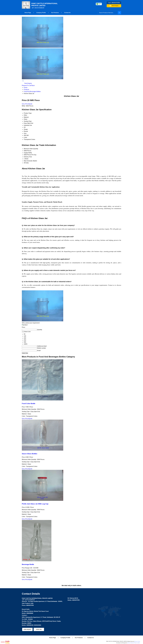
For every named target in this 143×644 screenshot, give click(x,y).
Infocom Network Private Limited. (133, 642)
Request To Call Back (28, 85)
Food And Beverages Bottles (32, 91)
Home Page (28, 12)
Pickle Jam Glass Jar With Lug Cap (35, 504)
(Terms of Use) (137, 641)
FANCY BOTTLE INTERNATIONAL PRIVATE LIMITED (44, 5)
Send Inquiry (115, 5)
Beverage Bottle (28, 564)
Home (25, 87)
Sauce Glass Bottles (29, 454)
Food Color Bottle (28, 403)
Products (26, 89)
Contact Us (67, 12)
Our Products (55, 12)
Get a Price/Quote (27, 104)
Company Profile (41, 12)
